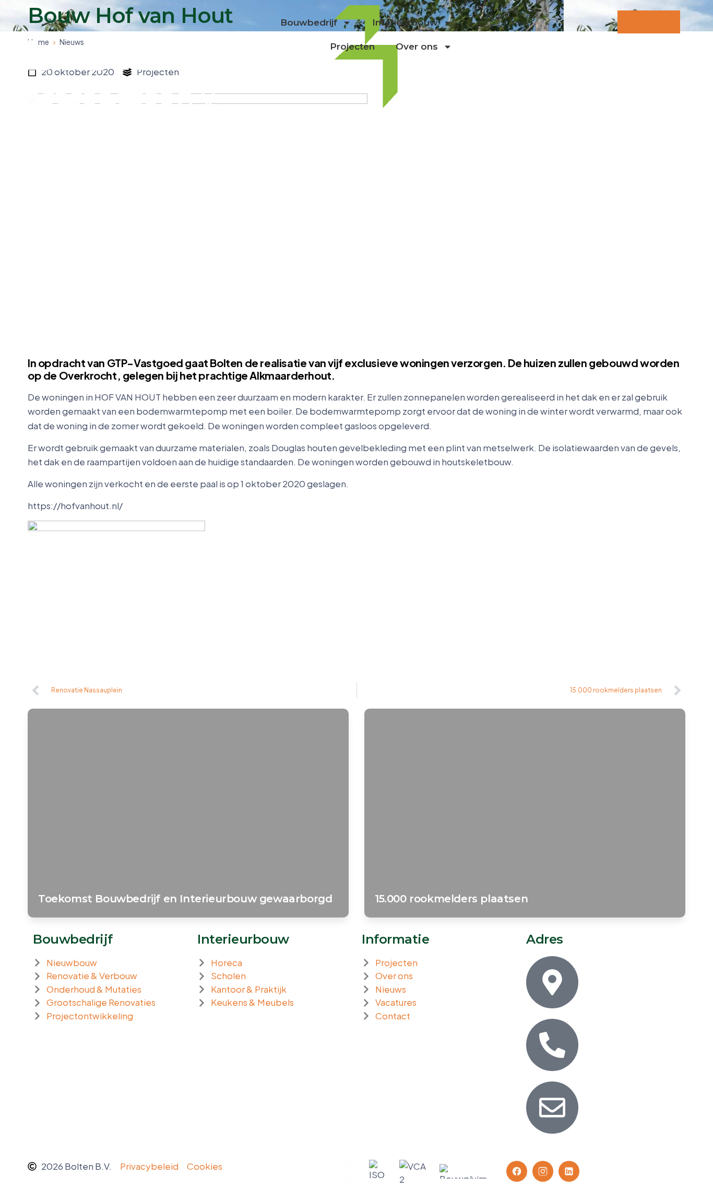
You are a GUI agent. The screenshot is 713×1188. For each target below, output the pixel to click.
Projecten (352, 46)
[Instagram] (542, 1171)
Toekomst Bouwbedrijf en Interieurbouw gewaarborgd (185, 898)
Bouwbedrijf (308, 22)
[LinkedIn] (568, 1171)
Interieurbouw (405, 22)
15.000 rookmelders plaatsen (451, 898)
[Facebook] (516, 1171)
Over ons (417, 46)
